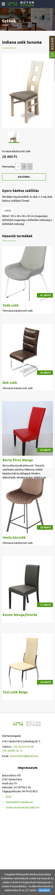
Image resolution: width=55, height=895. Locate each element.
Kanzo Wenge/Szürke (20, 615)
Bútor (27, 4)
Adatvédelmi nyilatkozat (19, 802)
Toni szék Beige (15, 692)
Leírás (7, 210)
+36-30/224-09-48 (23, 746)
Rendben (44, 890)
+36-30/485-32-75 (12, 750)
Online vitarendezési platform (22, 807)
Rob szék (10, 383)
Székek (14, 25)
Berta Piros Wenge (18, 460)
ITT (27, 890)
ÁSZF (9, 796)
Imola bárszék (14, 537)
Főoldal (5, 25)
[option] (27, 90)
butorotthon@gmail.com (24, 756)
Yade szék (11, 305)
